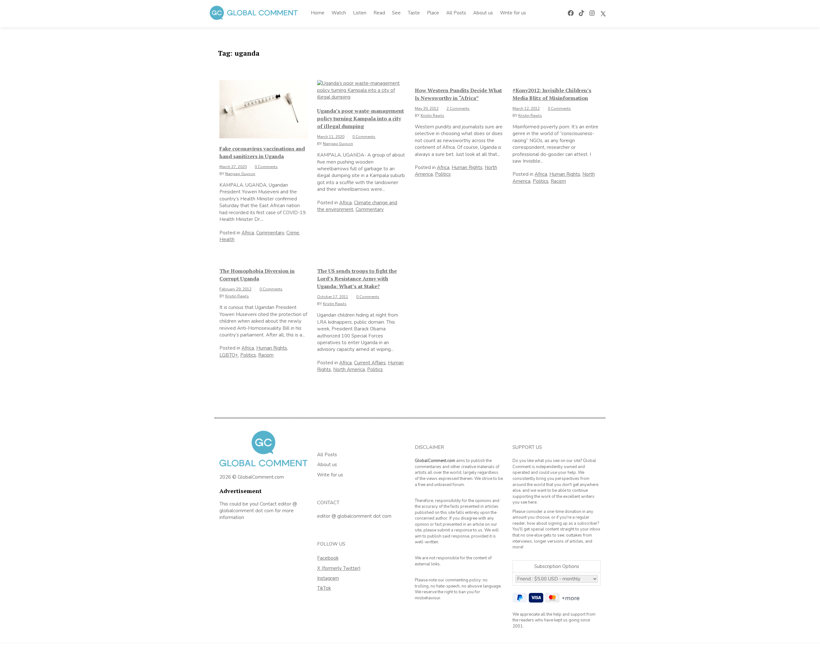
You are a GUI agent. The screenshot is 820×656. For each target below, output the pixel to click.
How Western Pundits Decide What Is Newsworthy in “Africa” (458, 94)
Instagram (328, 578)
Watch (339, 13)
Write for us (513, 13)
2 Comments (458, 108)
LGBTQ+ (228, 355)
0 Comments (266, 166)
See (396, 13)
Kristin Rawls (432, 115)
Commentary (270, 233)
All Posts (456, 13)
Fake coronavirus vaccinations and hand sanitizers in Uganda (262, 152)
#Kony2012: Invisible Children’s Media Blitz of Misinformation (551, 94)
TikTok (324, 588)
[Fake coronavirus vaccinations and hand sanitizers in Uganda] (263, 109)
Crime (292, 233)
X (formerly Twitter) (339, 568)
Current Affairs (370, 363)
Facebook (328, 558)
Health (226, 239)
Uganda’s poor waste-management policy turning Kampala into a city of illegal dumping (360, 118)
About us (483, 13)
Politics (443, 174)
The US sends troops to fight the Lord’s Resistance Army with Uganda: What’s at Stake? (357, 278)
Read (379, 13)
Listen (359, 13)
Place (433, 13)
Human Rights (467, 167)
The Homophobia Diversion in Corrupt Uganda (257, 274)
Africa (248, 233)
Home (317, 13)
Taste (414, 13)
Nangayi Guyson (240, 173)
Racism (558, 181)
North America (349, 369)
